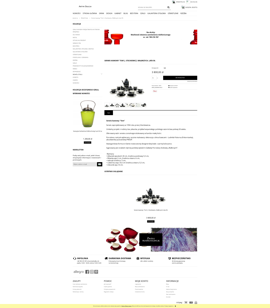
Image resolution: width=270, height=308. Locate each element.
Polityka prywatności (109, 289)
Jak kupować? (107, 284)
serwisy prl (77, 43)
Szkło (75, 63)
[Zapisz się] (99, 164)
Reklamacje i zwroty (78, 292)
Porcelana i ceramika (80, 57)
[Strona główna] (83, 6)
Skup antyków (170, 292)
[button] (173, 85)
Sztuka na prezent (79, 40)
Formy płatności (77, 289)
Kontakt (168, 297)
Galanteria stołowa (80, 52)
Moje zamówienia (140, 286)
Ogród (75, 80)
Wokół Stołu (77, 74)
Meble (75, 69)
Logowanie (138, 284)
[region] (150, 37)
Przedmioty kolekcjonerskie (83, 66)
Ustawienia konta (139, 292)
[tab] (108, 112)
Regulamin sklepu (109, 292)
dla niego (76, 35)
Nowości (76, 83)
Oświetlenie (77, 54)
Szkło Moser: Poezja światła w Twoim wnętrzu (86, 31)
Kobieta (75, 77)
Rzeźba (75, 60)
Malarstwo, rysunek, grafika (83, 49)
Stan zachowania (170, 294)
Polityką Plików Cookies (126, 306)
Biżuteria (76, 46)
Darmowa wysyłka (78, 286)
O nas (167, 286)
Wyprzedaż (76, 72)
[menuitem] (78, 13)
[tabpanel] (150, 141)
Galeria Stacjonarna (171, 289)
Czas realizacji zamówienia (80, 284)
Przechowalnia (139, 289)
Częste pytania (108, 286)
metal (75, 37)
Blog (167, 284)
